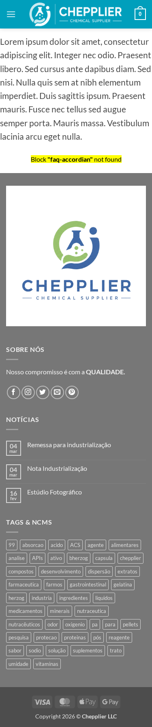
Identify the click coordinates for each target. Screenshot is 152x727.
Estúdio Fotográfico (54, 492)
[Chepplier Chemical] (75, 14)
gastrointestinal (88, 584)
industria (42, 598)
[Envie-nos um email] (57, 392)
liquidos (104, 598)
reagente (119, 637)
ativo (56, 558)
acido (57, 545)
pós (97, 637)
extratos (127, 571)
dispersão (99, 571)
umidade (18, 664)
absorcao (32, 545)
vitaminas (47, 664)
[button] (11, 14)
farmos (54, 584)
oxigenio (75, 624)
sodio (35, 650)
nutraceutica (91, 611)
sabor (15, 650)
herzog (16, 598)
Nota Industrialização (57, 468)
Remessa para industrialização (69, 444)
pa (95, 624)
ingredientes (73, 598)
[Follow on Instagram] (28, 392)
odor (52, 624)
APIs (37, 558)
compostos (21, 571)
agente (96, 545)
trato (116, 650)
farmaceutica (24, 584)
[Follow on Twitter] (42, 392)
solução (57, 650)
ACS (75, 545)
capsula (104, 558)
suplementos (88, 650)
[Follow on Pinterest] (72, 392)
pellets (130, 624)
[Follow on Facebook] (13, 392)
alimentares (125, 545)
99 (12, 545)
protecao (46, 637)
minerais (60, 611)
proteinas (75, 637)
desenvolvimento (61, 571)
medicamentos (26, 611)
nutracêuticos (24, 624)
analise (17, 558)
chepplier (130, 558)
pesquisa (19, 637)
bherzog (78, 558)
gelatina (122, 584)
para (110, 624)
